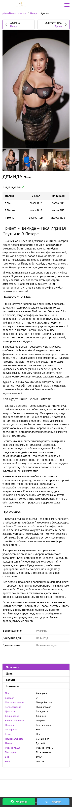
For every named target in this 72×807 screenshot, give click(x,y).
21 (37, 697)
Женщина (41, 693)
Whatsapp (21, 802)
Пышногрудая (43, 706)
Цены (9, 673)
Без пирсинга (43, 725)
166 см (40, 761)
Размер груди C (45, 747)
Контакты (12, 686)
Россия (48, 702)
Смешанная (42, 738)
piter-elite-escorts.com (14, 13)
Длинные (41, 715)
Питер (33, 13)
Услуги (10, 680)
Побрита (40, 720)
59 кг (39, 756)
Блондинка (42, 711)
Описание (12, 667)
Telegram (55, 802)
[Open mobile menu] (66, 5)
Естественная (43, 752)
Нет (38, 734)
